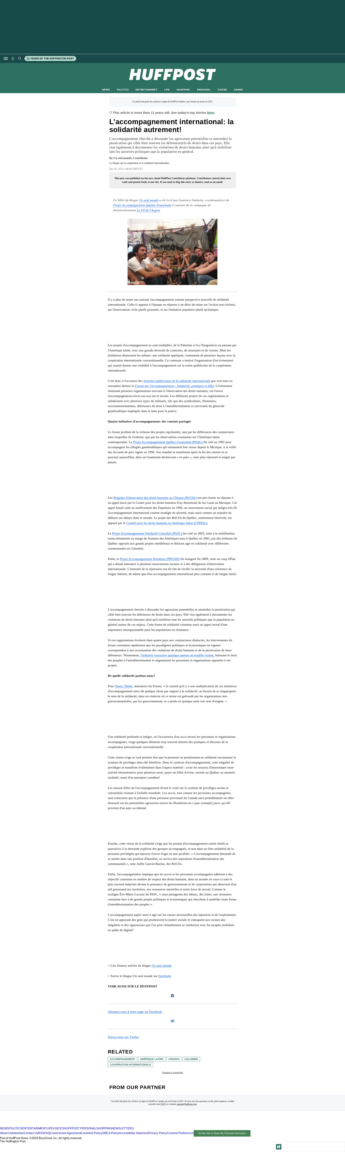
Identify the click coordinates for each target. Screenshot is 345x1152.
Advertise (18, 1133)
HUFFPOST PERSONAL (80, 1128)
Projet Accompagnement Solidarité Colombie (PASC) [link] (147, 533)
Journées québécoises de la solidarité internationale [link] (176, 381)
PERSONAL (204, 89)
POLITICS (122, 89)
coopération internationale (130, 1064)
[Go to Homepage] (278, 1146)
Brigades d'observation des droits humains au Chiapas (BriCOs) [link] (155, 497)
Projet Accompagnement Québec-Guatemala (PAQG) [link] (168, 442)
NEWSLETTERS (123, 1128)
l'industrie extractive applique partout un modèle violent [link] (177, 655)
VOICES (222, 89)
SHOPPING (183, 89)
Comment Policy (91, 1133)
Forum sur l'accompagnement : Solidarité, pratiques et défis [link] (174, 386)
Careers (55, 1133)
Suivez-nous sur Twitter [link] (123, 1037)
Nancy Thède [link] (123, 686)
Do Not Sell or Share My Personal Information (222, 1133)
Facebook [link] (164, 976)
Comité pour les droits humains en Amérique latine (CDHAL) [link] (166, 523)
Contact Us (31, 1133)
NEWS (106, 89)
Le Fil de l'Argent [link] (148, 210)
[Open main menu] (6, 58)
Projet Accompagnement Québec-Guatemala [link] (142, 205)
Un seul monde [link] (148, 200)
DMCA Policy (110, 1133)
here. (211, 113)
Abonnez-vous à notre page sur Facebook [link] (135, 1011)
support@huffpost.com (187, 1104)
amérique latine (151, 1059)
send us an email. (213, 182)
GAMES (238, 89)
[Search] (20, 58)
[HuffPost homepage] (46, 1125)
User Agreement (70, 1133)
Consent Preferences (180, 1133)
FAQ (163, 1104)
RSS (41, 1133)
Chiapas (173, 1059)
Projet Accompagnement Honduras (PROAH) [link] (150, 559)
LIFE (167, 89)
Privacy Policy (158, 1133)
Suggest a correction (172, 1072)
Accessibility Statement (134, 1133)
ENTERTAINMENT (146, 89)
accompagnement (122, 1059)
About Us (6, 1133)
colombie (191, 1059)
